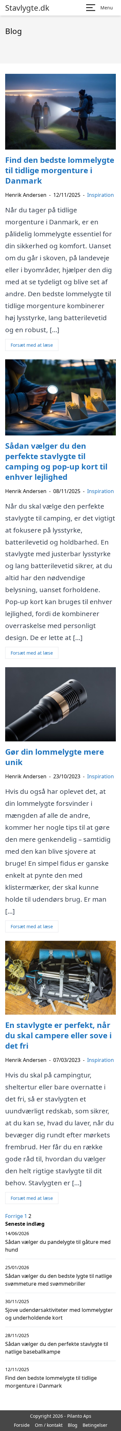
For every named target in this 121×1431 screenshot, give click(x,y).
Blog (72, 1425)
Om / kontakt (49, 1425)
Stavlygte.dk (27, 8)
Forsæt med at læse (32, 345)
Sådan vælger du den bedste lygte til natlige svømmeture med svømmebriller (58, 1279)
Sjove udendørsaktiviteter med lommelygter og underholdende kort (59, 1313)
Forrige (14, 1216)
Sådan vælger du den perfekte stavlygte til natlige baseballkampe (56, 1347)
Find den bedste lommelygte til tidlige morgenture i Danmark (51, 1381)
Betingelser (95, 1425)
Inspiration (100, 194)
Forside (22, 1425)
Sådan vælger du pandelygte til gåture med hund (58, 1245)
